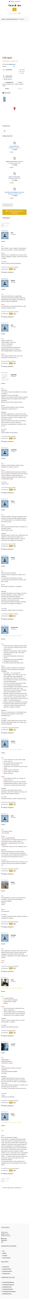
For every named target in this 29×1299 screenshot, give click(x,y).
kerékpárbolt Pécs (7, 1293)
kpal (12, 232)
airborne (13, 741)
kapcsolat (5, 1238)
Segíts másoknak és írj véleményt (15, 212)
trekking (4, 1253)
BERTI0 (13, 280)
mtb (3, 1250)
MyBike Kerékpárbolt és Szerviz (14, 161)
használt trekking (6, 1269)
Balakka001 (14, 374)
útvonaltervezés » (6, 125)
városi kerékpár (6, 1257)
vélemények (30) (7, 205)
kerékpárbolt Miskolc (7, 1289)
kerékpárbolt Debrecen (12, 19)
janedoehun (14, 449)
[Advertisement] (14, 38)
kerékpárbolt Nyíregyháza (9, 1291)
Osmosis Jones (14, 627)
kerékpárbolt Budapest (8, 1282)
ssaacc (12, 815)
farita (12, 979)
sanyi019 (13, 1044)
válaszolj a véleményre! (8, 272)
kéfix (2, 1242)
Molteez (13, 882)
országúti (4, 1255)
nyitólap (3, 19)
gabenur (13, 557)
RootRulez (13, 935)
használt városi (6, 1273)
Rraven (12, 501)
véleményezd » (12, 64)
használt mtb (5, 1266)
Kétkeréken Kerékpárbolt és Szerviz (14, 192)
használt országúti (7, 1271)
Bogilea (12, 1114)
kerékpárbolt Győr (7, 1286)
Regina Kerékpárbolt (14, 177)
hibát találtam (7, 92)
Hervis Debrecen (14, 146)
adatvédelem (4, 1240)
